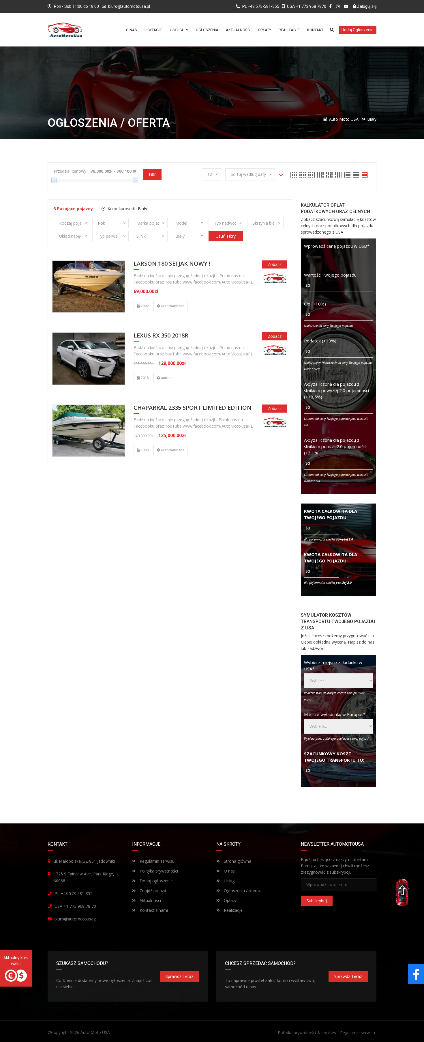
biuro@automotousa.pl (129, 6)
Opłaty (229, 900)
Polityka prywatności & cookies (307, 1032)
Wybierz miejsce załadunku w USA (333, 665)
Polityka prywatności (158, 871)
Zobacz (275, 264)
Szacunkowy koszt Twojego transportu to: (334, 757)
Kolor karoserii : (126, 208)
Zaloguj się (366, 6)
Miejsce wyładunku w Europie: (334, 714)
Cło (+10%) (315, 304)
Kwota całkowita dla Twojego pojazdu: (330, 514)
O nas (229, 871)
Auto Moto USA (95, 1032)
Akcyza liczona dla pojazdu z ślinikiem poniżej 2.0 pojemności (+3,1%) (335, 446)
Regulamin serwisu (156, 861)
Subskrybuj (317, 900)
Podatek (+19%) (320, 341)
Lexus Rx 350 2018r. (162, 335)
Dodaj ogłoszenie (155, 880)
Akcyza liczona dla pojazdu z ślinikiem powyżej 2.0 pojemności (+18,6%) (336, 390)
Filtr (152, 174)
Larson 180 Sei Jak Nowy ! (172, 263)
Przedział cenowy (70, 171)
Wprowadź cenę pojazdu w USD (336, 246)
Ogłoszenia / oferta (241, 890)
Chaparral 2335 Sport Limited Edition (193, 408)
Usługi (229, 880)
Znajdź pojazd (152, 890)
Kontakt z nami (153, 910)
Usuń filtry (226, 236)
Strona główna (237, 861)
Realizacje (233, 910)
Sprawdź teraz (179, 976)
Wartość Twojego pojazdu (330, 275)
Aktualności (149, 900)
